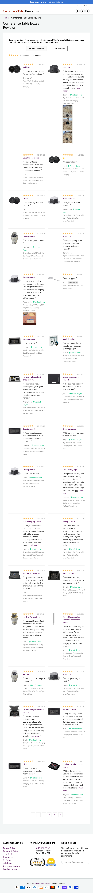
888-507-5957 (84, 6)
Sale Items (7, 863)
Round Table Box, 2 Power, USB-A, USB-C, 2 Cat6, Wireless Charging (34, 84)
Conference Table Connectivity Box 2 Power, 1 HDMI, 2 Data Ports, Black (33, 353)
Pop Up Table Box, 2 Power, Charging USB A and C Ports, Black (72, 446)
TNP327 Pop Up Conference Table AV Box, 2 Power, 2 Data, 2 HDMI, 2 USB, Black (73, 800)
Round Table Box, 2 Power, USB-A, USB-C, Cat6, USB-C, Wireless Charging (73, 172)
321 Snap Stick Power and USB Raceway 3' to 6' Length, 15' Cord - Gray (73, 656)
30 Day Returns (56, 2)
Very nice (66, 67)
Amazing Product (70, 573)
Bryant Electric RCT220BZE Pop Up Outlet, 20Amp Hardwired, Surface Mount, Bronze (33, 555)
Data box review (69, 709)
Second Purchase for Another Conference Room (71, 620)
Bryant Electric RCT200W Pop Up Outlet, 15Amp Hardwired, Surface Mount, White (74, 503)
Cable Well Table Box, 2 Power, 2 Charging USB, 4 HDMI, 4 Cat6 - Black (74, 593)
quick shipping (69, 339)
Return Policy (9, 848)
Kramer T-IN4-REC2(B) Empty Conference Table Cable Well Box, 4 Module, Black (33, 180)
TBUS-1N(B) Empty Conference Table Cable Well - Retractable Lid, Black (73, 399)
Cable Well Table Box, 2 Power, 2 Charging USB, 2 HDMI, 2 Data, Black (34, 451)
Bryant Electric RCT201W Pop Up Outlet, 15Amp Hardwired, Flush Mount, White (34, 691)
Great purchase (69, 429)
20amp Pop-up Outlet (32, 521)
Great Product (29, 339)
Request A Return (11, 851)
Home (6, 17)
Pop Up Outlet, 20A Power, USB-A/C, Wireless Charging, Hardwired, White (73, 555)
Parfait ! (26, 674)
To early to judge (70, 469)
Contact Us (8, 857)
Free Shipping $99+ (39, 2)
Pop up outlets (69, 521)
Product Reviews (11, 869)
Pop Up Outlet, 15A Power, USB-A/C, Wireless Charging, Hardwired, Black (73, 101)
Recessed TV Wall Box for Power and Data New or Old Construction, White (73, 359)
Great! (25, 198)
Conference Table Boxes (41, 883)
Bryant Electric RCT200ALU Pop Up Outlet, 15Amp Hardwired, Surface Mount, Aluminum (33, 256)
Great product (69, 198)
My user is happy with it (33, 573)
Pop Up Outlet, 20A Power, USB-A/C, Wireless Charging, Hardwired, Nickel (73, 691)
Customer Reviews (11, 866)
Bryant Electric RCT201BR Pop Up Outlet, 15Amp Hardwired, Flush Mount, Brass (33, 648)
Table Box (27, 67)
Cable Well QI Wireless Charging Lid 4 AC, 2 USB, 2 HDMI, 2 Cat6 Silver (34, 746)
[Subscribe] (87, 862)
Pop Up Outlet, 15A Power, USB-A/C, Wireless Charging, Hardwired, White (73, 218)
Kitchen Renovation (31, 617)
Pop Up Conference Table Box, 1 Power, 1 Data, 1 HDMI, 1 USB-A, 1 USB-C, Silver (34, 410)
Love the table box (31, 158)
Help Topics (8, 854)
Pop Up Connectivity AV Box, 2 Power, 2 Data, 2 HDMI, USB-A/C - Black (34, 598)
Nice (25, 764)
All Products (8, 860)
